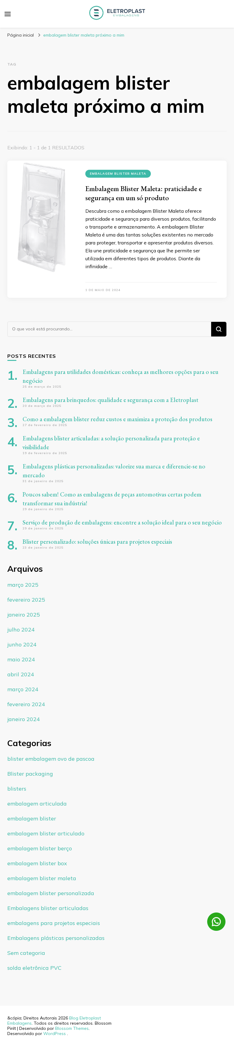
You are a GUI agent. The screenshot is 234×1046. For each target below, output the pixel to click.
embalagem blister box (37, 863)
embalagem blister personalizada (50, 893)
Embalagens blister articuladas (47, 908)
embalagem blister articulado (45, 833)
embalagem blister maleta (118, 174)
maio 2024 (21, 659)
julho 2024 (21, 629)
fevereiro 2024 (26, 704)
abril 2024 (20, 674)
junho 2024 (22, 644)
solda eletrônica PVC (34, 967)
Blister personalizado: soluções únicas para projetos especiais (97, 542)
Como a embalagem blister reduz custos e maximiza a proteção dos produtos (117, 419)
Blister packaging (30, 773)
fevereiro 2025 (26, 599)
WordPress (54, 1033)
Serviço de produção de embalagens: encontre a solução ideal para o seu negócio (122, 522)
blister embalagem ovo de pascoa (50, 758)
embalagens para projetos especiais (53, 923)
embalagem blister (31, 818)
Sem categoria (26, 952)
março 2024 (22, 689)
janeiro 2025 (23, 614)
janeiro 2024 (23, 719)
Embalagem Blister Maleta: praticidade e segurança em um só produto (143, 193)
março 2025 (22, 584)
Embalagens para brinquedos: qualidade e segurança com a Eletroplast (110, 400)
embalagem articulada (37, 803)
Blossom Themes (72, 1028)
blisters (16, 788)
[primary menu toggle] (8, 14)
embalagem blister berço (39, 848)
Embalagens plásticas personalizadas (56, 937)
